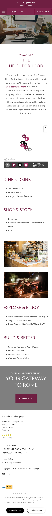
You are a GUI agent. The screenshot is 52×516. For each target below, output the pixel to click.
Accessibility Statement (11, 462)
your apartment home (16, 86)
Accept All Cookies (15, 510)
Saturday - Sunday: (12, 453)
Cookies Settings (36, 510)
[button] (43, 12)
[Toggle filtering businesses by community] (26, 165)
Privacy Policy (7, 459)
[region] (26, 505)
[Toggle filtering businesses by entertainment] (14, 165)
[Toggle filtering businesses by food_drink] (7, 165)
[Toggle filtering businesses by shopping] (20, 165)
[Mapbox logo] (9, 159)
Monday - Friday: (10, 449)
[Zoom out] (45, 131)
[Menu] (3, 11)
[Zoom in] (45, 127)
